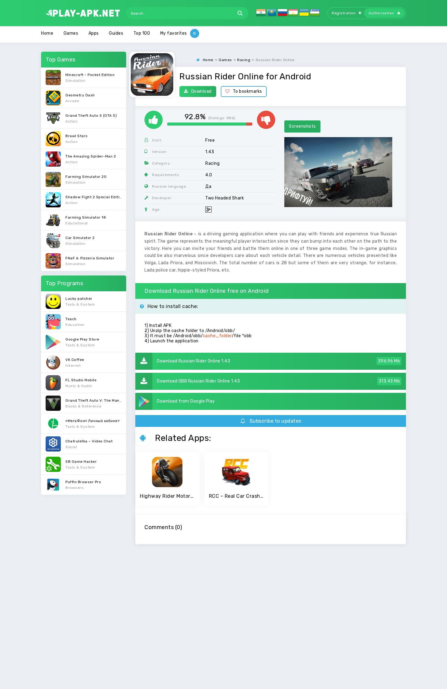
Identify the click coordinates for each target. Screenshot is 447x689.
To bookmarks (247, 91)
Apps (93, 33)
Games (71, 33)
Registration (343, 13)
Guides (116, 33)
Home (47, 33)
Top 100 (141, 33)
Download (201, 91)
